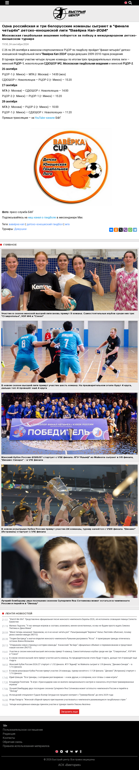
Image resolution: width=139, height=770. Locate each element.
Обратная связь (12, 742)
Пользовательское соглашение (23, 729)
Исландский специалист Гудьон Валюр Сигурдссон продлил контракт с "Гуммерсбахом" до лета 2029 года (61, 695)
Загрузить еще (69, 711)
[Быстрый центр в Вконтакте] (71, 751)
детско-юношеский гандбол (45, 224)
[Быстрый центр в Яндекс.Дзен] (61, 751)
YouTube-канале (45, 117)
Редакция (9, 733)
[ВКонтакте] (111, 230)
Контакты (9, 737)
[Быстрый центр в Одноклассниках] (81, 751)
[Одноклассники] (116, 230)
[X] (121, 230)
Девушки (20, 229)
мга (67, 224)
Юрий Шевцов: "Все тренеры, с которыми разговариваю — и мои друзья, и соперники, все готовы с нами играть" (63, 677)
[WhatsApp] (130, 230)
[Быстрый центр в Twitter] (76, 751)
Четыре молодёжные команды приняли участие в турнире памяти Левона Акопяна (49, 704)
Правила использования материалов (26, 746)
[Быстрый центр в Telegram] (66, 751)
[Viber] (125, 230)
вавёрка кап (17, 224)
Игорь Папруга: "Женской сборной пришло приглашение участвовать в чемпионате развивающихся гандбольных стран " (68, 699)
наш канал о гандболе (42, 217)
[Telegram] (135, 230)
